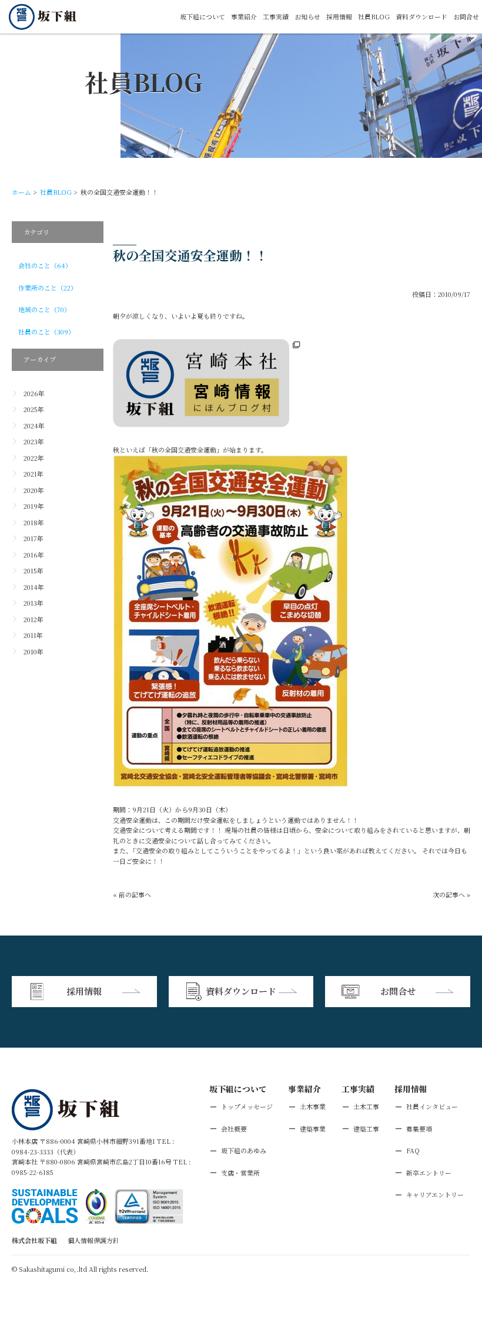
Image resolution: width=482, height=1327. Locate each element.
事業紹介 (244, 16)
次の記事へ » (451, 894)
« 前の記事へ (132, 894)
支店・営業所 (240, 1172)
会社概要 (234, 1128)
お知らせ (307, 16)
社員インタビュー (432, 1106)
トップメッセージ (247, 1106)
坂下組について (202, 16)
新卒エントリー (428, 1172)
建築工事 (366, 1128)
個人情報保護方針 (93, 1240)
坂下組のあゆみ (243, 1150)
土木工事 (366, 1106)
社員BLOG (374, 16)
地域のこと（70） (44, 309)
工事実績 (276, 16)
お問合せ (466, 16)
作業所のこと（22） (47, 287)
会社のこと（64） (45, 265)
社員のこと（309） (46, 331)
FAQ (413, 1150)
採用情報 (339, 16)
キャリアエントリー (435, 1194)
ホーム (21, 192)
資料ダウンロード (421, 16)
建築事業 (313, 1128)
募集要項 (419, 1128)
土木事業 (313, 1106)
